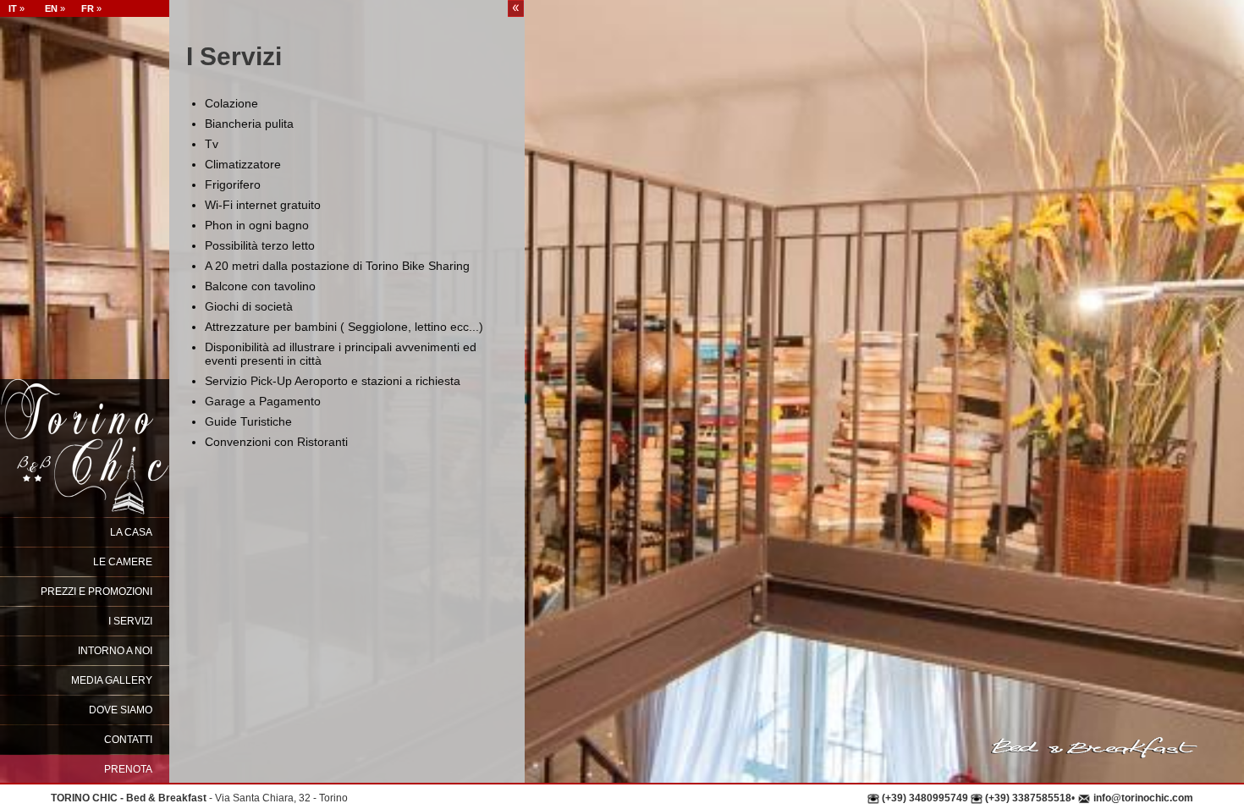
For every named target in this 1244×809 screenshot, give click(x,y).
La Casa (131, 532)
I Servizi (130, 621)
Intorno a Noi (115, 651)
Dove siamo (120, 710)
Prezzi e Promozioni (96, 591)
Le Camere (122, 562)
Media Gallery (111, 680)
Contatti (128, 740)
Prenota (128, 769)
